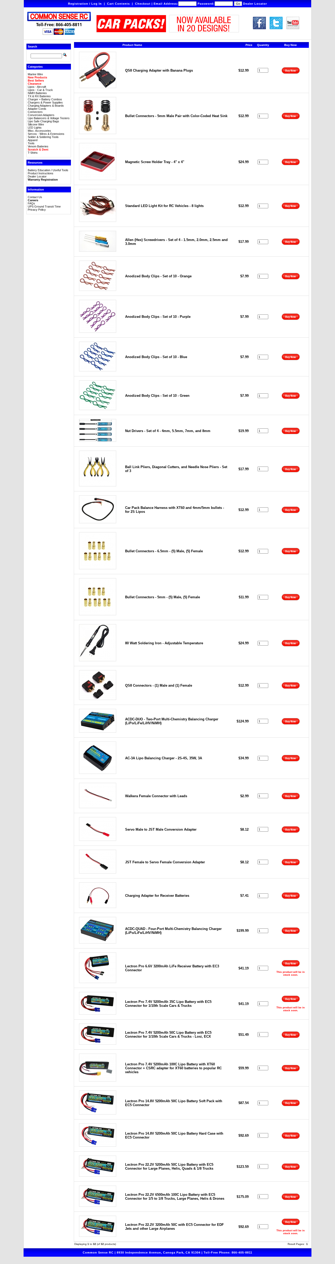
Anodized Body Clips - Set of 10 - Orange (158, 276)
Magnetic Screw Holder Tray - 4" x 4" (154, 162)
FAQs (31, 203)
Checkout (142, 3)
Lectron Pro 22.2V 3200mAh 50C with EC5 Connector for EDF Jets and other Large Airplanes (174, 1227)
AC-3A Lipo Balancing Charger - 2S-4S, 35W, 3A (163, 758)
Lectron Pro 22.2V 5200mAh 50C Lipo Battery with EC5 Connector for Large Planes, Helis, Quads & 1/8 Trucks (169, 1166)
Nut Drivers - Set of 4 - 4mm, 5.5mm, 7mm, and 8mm (167, 431)
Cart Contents (118, 3)
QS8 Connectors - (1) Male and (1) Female (158, 685)
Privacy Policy (37, 209)
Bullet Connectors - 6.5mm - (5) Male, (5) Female (164, 551)
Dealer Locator (255, 3)
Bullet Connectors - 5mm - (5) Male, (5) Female (162, 597)
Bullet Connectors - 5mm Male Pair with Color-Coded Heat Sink (176, 116)
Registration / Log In (85, 3)
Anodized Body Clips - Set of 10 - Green (157, 396)
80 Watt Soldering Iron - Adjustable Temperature (164, 643)
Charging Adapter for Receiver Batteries (157, 896)
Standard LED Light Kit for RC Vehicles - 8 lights (164, 206)
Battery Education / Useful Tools (48, 170)
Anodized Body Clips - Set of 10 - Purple (158, 317)
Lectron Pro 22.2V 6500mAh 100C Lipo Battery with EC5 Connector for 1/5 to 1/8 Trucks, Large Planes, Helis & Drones (174, 1196)
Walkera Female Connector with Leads (156, 796)
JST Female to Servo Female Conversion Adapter (165, 862)
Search (32, 46)
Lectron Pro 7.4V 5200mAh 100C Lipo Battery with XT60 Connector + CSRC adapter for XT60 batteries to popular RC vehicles (173, 1068)
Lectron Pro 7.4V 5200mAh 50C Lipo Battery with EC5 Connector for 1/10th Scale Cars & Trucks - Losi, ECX (168, 1034)
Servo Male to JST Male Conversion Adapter (161, 829)
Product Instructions (40, 173)
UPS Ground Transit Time (44, 206)
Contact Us (35, 197)
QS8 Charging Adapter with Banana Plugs (159, 70)
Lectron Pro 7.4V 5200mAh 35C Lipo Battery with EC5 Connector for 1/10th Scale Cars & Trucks (168, 1004)
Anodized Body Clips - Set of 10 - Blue (156, 357)
